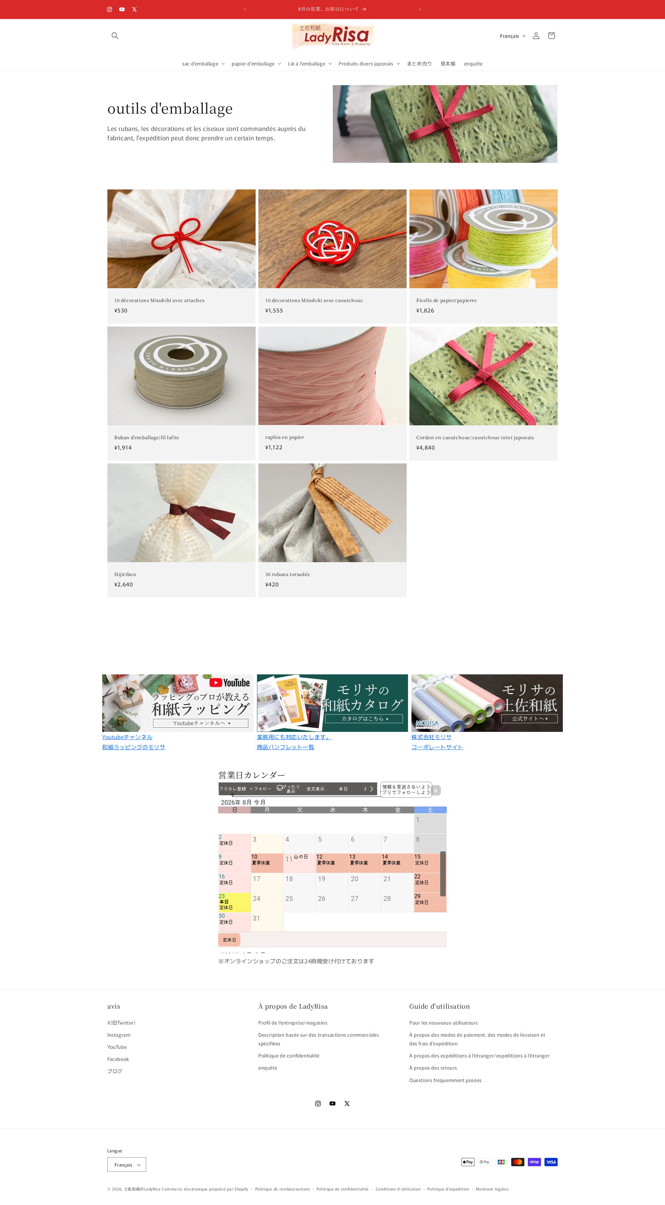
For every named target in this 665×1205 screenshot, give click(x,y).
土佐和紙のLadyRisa (142, 1189)
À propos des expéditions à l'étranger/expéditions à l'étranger (479, 1055)
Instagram (118, 1034)
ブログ (115, 1070)
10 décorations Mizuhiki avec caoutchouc (314, 301)
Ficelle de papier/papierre (446, 301)
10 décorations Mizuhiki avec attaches (159, 301)
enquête (267, 1067)
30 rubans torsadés (287, 574)
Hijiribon (125, 574)
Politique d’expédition (448, 1188)
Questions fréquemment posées (445, 1079)
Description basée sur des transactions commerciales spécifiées (318, 1038)
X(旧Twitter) (121, 1022)
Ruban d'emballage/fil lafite (146, 438)
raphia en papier (284, 437)
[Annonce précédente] (244, 9)
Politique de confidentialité (289, 1055)
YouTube (117, 1046)
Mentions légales (492, 1188)
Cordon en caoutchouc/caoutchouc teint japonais (475, 438)
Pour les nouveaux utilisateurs (443, 1022)
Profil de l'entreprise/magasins (293, 1022)
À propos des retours (433, 1067)
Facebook (118, 1058)
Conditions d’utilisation (398, 1188)
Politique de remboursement (282, 1188)
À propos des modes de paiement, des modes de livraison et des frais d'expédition (477, 1038)
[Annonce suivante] (420, 9)
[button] (115, 35)
